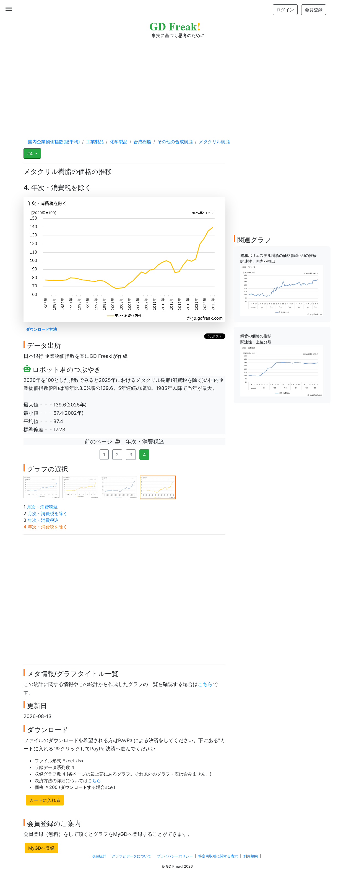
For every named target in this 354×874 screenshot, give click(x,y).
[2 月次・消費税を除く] (80, 487)
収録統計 (99, 856)
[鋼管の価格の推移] (281, 370)
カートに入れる (44, 800)
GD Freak (175, 26)
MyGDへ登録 (41, 848)
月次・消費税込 (42, 507)
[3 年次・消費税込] (119, 487)
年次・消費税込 (43, 520)
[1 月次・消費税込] (41, 487)
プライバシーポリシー (175, 856)
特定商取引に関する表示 (218, 856)
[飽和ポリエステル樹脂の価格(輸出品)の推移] (281, 290)
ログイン (285, 9)
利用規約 (250, 856)
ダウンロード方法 (41, 329)
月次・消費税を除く (47, 513)
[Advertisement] (177, 83)
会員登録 (313, 9)
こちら (205, 684)
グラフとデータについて (131, 856)
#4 (30, 153)
